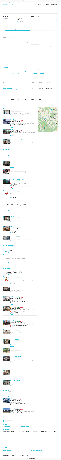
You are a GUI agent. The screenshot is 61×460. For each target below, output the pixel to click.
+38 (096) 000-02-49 (15, 196)
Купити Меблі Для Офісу (21, 431)
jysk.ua (13, 313)
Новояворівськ (12, 426)
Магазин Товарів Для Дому (17, 121)
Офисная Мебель (35, 431)
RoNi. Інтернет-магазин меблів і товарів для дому (8, 83)
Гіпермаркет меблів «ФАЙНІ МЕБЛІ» (10, 245)
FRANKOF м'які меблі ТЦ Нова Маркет (15, 356)
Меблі (11, 370)
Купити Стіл (31, 431)
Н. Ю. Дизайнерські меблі (8, 268)
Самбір (15, 426)
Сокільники (18, 426)
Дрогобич (7, 426)
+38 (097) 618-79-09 (15, 184)
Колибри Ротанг (7, 390)
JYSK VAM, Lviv (12, 306)
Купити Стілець (54, 431)
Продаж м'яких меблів (43, 70)
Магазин (21, 121)
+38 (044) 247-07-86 (15, 312)
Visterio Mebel (12, 226)
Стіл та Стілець (12, 119)
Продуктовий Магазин (17, 322)
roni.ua (13, 185)
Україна (3, 2)
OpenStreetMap (56, 131)
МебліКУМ (11, 348)
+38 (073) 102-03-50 (10, 250)
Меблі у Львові (7, 149)
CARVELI (11, 398)
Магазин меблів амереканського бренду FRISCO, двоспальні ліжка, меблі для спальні (53, 46)
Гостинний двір (12, 320)
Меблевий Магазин (12, 121)
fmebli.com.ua (8, 251)
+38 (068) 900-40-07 (10, 273)
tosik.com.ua (13, 283)
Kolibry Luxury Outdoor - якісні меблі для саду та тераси (18, 408)
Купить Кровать (12, 431)
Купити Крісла (50, 431)
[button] (51, 111)
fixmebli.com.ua (13, 344)
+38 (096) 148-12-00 (15, 302)
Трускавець (24, 426)
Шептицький (27, 426)
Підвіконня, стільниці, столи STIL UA (15, 380)
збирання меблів (24, 70)
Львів (10, 2)
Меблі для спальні (34, 70)
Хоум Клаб (11, 296)
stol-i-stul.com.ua (14, 135)
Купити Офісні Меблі (27, 431)
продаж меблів (14, 70)
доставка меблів (5, 70)
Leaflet (54, 131)
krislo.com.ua (13, 165)
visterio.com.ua (13, 232)
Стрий (21, 426)
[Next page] (11, 108)
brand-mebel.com (14, 197)
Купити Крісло (46, 431)
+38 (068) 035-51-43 (15, 282)
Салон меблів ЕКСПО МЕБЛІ (34, 71)
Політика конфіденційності (32, 458)
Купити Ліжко (4, 431)
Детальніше (12, 127)
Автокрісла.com (12, 169)
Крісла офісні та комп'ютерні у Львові (15, 161)
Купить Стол (39, 431)
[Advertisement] (30, 11)
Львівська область (7, 2)
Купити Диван (8, 431)
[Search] (38, 0)
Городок (4, 426)
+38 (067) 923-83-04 (15, 326)
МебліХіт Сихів (12, 216)
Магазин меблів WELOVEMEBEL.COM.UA (7, 88)
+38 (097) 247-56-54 (15, 231)
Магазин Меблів (16, 431)
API (35, 458)
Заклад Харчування (12, 322)
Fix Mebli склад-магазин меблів (14, 339)
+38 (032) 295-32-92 (15, 125)
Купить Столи (42, 431)
